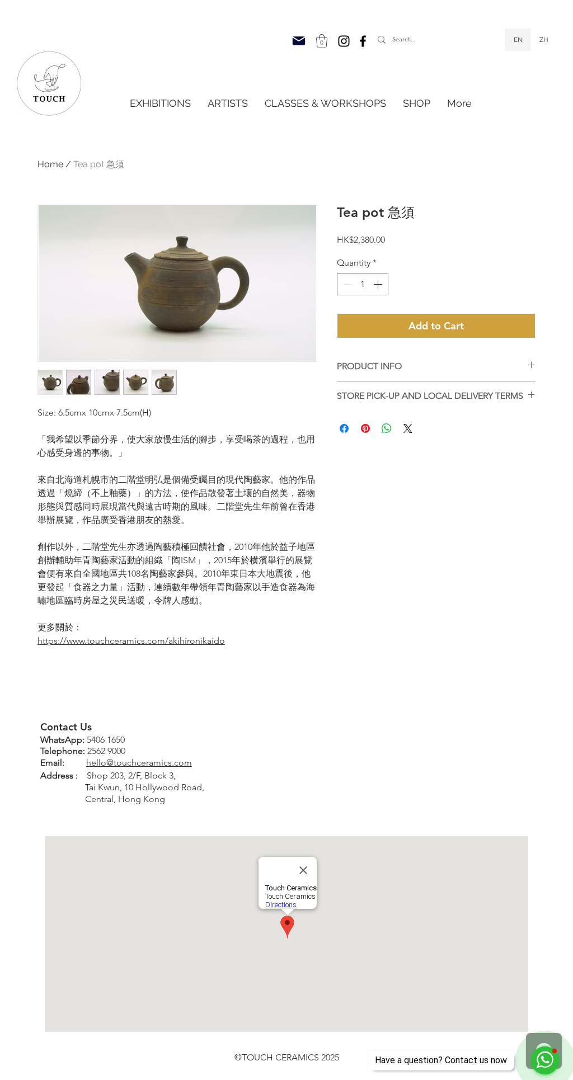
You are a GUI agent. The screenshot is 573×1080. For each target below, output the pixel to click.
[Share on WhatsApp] (386, 428)
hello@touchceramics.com (139, 762)
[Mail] (299, 41)
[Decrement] (346, 284)
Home (50, 164)
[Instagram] (343, 41)
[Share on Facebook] (344, 428)
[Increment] (379, 284)
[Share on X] (408, 428)
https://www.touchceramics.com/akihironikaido (131, 640)
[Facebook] (362, 41)
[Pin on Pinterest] (365, 428)
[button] (321, 41)
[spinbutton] (362, 284)
